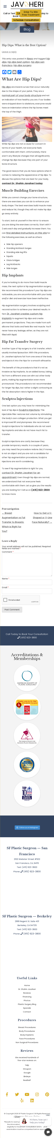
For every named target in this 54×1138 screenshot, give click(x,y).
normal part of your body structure (21, 95)
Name (5, 579)
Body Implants (27, 1035)
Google (27, 1072)
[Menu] (5, 6)
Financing (27, 996)
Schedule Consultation (26, 20)
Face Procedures (27, 1038)
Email (5, 587)
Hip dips (6, 86)
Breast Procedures (27, 1027)
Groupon (27, 1069)
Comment (8, 552)
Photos (27, 1000)
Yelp (27, 1065)
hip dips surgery (22, 65)
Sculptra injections (29, 410)
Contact (27, 1011)
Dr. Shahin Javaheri (27, 989)
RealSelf (27, 1080)
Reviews (27, 993)
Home (27, 985)
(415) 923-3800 (28, 637)
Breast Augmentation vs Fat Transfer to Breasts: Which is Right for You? (13, 522)
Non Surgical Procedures (27, 1042)
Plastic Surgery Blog (27, 1004)
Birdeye (27, 1076)
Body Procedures (27, 1031)
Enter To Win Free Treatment (30, 13)
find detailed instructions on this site (26, 232)
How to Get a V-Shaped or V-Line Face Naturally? (42, 517)
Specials (27, 1008)
